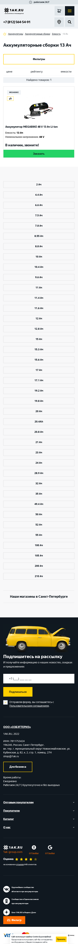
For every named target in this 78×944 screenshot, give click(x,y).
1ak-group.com (12, 852)
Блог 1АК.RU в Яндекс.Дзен (24, 912)
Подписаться (18, 691)
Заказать (39, 153)
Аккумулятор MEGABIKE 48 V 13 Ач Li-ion (31, 126)
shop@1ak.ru (11, 756)
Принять (61, 939)
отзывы (34, 853)
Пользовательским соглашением (29, 705)
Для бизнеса (17, 766)
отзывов (20, 864)
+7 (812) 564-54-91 (16, 22)
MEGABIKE (14, 92)
